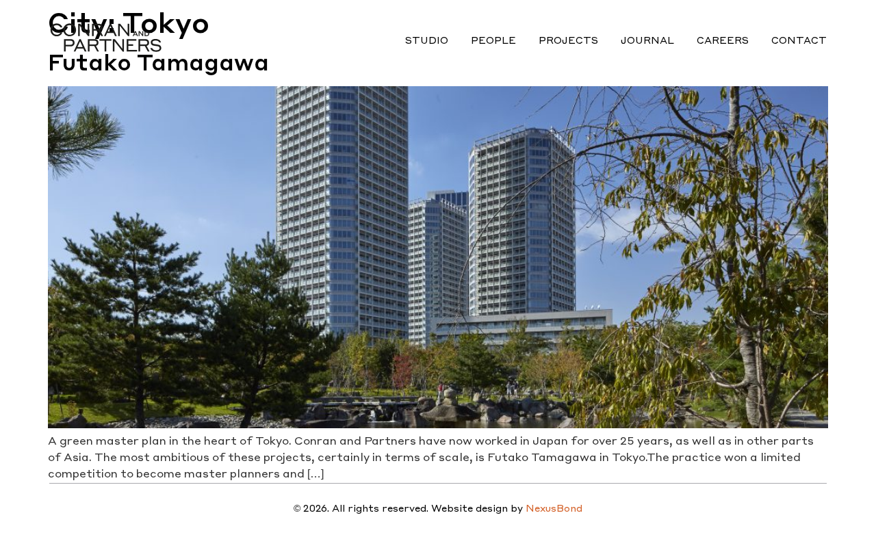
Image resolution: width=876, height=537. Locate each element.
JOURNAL (647, 40)
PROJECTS (568, 40)
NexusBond (554, 507)
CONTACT (799, 40)
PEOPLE (493, 40)
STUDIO (426, 40)
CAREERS (723, 40)
